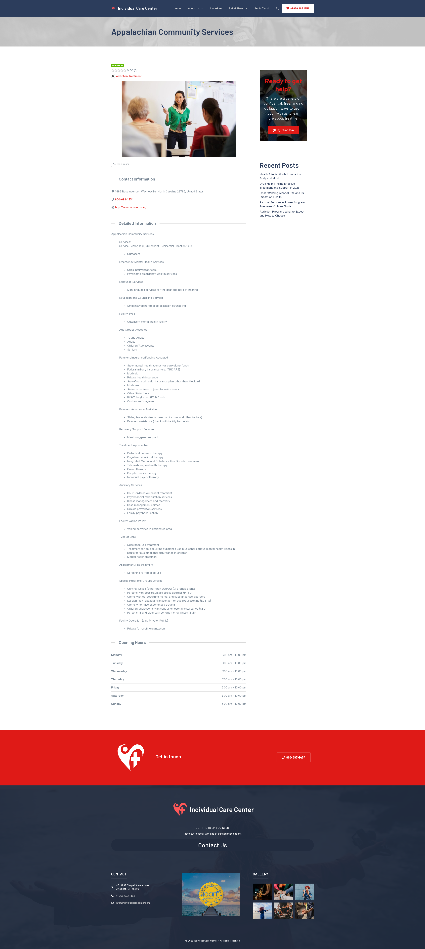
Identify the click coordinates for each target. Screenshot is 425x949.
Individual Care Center (137, 8)
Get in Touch (262, 8)
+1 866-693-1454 (125, 895)
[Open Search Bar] (277, 8)
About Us (193, 8)
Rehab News (236, 8)
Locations (216, 8)
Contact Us (212, 845)
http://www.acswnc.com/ (130, 207)
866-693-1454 (124, 199)
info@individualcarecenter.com (133, 902)
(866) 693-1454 (283, 130)
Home (177, 8)
